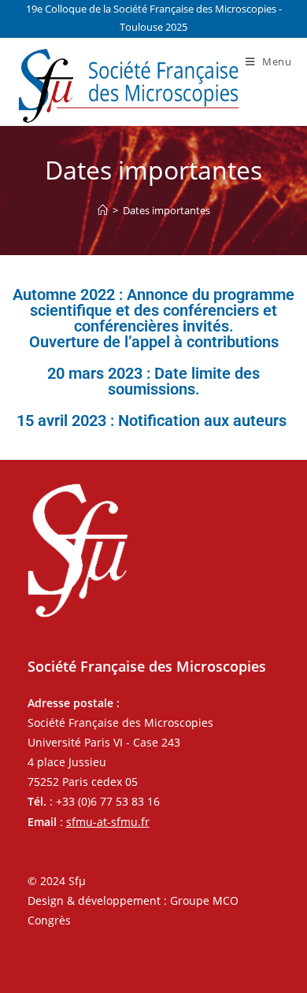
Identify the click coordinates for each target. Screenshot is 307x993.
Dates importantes (166, 210)
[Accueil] (103, 210)
